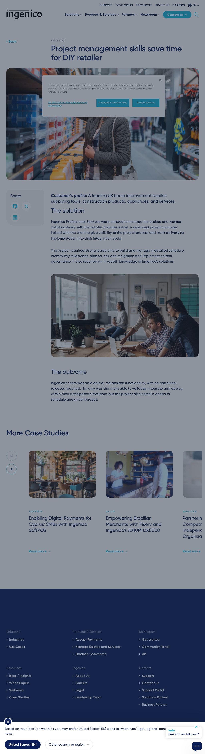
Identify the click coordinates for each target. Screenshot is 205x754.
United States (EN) (23, 744)
